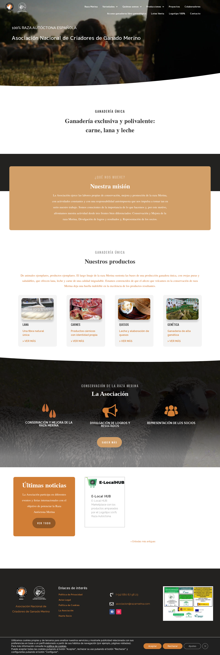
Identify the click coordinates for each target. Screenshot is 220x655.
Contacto (195, 13)
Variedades (108, 6)
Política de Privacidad (70, 594)
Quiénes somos (130, 6)
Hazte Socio (65, 615)
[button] (110, 6)
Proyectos (174, 6)
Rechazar (173, 646)
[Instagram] (118, 611)
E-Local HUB (101, 496)
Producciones (153, 6)
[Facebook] (112, 611)
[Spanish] (214, 10)
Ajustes (192, 646)
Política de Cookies (69, 605)
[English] (210, 10)
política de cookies (56, 646)
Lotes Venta (157, 13)
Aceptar (152, 646)
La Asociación (66, 610)
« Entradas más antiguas (142, 541)
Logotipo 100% (177, 13)
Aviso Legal (65, 599)
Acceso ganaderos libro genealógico (126, 13)
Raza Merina (91, 6)
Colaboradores (192, 6)
